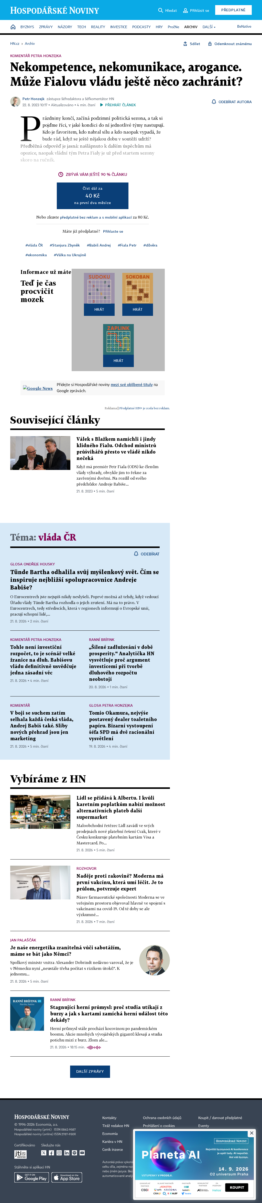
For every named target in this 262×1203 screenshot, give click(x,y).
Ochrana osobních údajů (162, 1118)
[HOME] (13, 27)
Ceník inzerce (112, 1150)
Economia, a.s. (47, 1124)
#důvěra (150, 245)
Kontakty (109, 1118)
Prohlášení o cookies (159, 1126)
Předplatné (233, 10)
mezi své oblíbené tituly (132, 384)
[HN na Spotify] (74, 1152)
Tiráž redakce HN (115, 1126)
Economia (110, 1134)
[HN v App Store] (66, 1177)
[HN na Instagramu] (59, 1152)
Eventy (203, 1126)
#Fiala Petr (127, 245)
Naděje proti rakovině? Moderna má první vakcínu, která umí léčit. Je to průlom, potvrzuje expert (120, 882)
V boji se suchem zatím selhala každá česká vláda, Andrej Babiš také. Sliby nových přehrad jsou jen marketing (41, 726)
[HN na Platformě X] (43, 1152)
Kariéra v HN (112, 1142)
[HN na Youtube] (82, 1152)
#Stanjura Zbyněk (65, 245)
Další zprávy (90, 1071)
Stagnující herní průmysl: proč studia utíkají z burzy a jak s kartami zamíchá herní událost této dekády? (109, 1014)
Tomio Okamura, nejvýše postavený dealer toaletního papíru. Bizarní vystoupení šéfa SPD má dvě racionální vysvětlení (123, 726)
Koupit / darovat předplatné (220, 1118)
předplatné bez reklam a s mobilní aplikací (96, 217)
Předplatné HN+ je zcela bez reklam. (144, 408)
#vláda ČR (34, 245)
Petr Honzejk (34, 98)
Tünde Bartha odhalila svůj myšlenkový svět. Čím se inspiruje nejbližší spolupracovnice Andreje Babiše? (84, 580)
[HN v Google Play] (31, 1177)
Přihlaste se (113, 231)
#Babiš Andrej (99, 245)
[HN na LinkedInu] (66, 1152)
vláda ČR (57, 538)
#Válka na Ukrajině (70, 255)
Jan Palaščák (23, 940)
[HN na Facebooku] (51, 1152)
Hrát (99, 309)
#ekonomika (36, 255)
